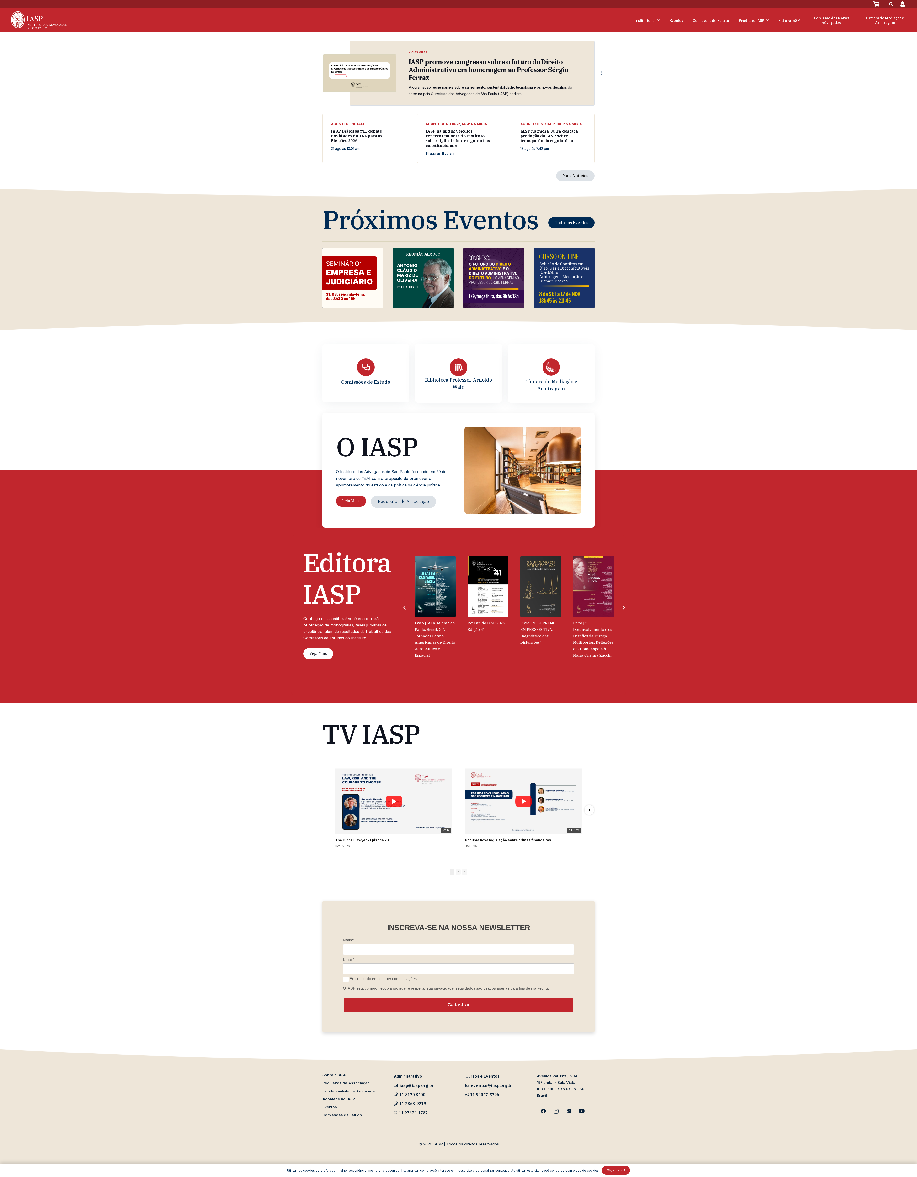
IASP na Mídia (474, 124)
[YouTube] (581, 1111)
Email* (348, 960)
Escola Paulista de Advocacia (348, 1091)
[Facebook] (543, 1111)
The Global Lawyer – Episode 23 (362, 840)
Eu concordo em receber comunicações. (383, 979)
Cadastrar (459, 1005)
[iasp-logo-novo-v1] (38, 20)
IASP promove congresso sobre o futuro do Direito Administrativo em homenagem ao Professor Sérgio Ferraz (488, 69)
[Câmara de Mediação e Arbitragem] (551, 367)
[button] (891, 4)
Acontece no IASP (348, 124)
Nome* (349, 940)
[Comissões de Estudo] (366, 367)
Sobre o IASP (334, 1075)
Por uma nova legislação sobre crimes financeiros (508, 840)
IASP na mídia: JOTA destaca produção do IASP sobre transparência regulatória (549, 136)
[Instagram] (556, 1111)
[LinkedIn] (569, 1111)
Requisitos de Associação (346, 1083)
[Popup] (902, 4)
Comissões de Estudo (365, 382)
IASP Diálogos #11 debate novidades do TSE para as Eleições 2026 (356, 136)
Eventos (329, 1107)
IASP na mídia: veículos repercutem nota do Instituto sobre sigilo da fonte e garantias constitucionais (458, 138)
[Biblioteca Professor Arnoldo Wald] (458, 367)
